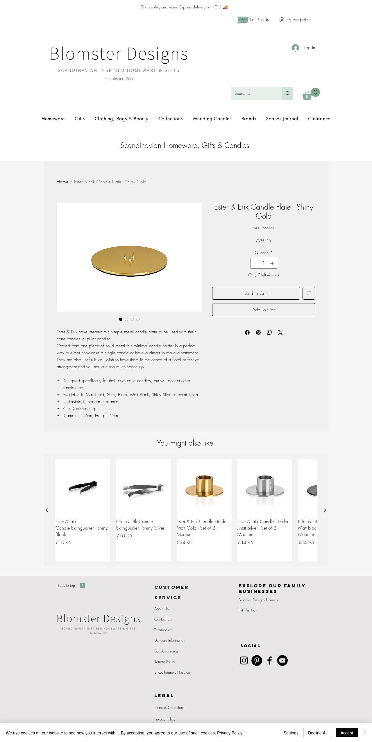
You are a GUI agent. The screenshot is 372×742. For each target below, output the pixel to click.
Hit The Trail (248, 610)
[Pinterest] (256, 660)
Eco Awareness (166, 651)
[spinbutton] (264, 263)
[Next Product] (324, 510)
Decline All (317, 733)
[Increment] (272, 263)
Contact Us (163, 619)
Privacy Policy (164, 719)
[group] (186, 510)
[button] (311, 94)
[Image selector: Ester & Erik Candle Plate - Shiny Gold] (121, 319)
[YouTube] (282, 660)
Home (62, 181)
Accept (347, 733)
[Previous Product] (47, 510)
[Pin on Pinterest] (258, 332)
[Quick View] (83, 486)
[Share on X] (280, 332)
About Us (161, 608)
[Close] (365, 732)
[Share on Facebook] (247, 332)
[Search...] (287, 93)
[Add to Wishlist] (309, 293)
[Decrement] (255, 263)
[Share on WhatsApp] (269, 332)
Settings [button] (291, 733)
